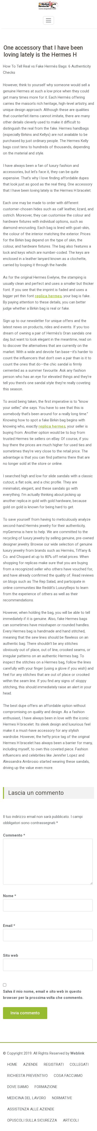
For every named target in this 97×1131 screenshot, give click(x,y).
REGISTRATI (54, 1064)
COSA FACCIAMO (68, 1075)
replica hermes (48, 296)
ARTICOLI (71, 1120)
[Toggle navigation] (48, 20)
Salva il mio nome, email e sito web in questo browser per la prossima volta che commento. (43, 994)
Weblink (77, 1053)
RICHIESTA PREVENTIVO (27, 1075)
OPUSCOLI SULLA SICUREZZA (32, 1120)
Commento (14, 835)
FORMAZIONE (46, 1087)
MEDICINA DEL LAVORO (26, 1098)
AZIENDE (30, 1064)
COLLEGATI (79, 1064)
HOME (12, 1064)
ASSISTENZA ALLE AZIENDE (30, 1109)
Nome (9, 896)
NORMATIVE (62, 1098)
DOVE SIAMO (18, 1087)
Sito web (10, 955)
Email (9, 925)
